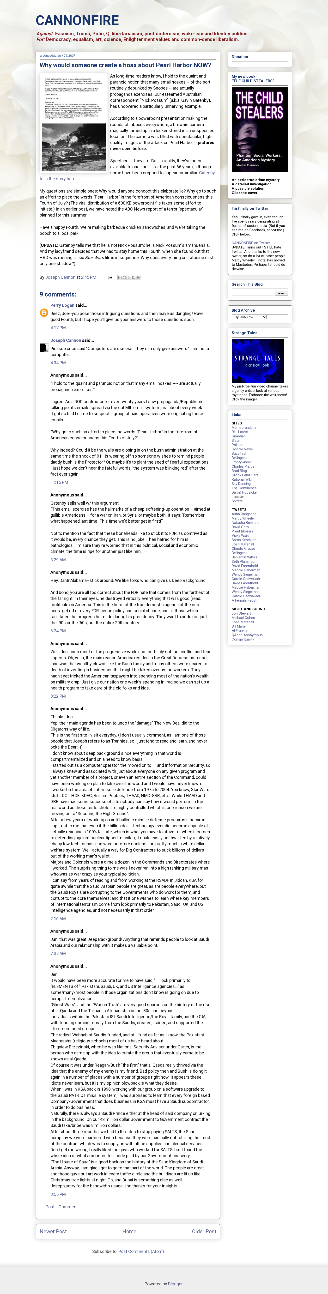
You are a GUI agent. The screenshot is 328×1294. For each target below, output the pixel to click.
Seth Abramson (244, 561)
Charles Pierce (243, 466)
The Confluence (244, 488)
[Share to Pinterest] (138, 277)
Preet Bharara (242, 531)
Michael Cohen (243, 618)
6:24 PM (58, 630)
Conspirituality (243, 639)
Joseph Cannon (65, 340)
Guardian (239, 436)
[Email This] (119, 277)
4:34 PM (58, 362)
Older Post (204, 1231)
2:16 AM (58, 918)
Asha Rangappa (244, 514)
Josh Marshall (243, 544)
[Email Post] (109, 277)
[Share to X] (129, 277)
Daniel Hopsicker (245, 492)
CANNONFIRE (77, 20)
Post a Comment (62, 1206)
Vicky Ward (240, 535)
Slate (236, 440)
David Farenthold (245, 566)
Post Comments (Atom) (141, 1251)
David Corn (240, 527)
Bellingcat (239, 458)
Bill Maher (239, 626)
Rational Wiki (242, 479)
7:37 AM (58, 953)
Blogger (175, 1283)
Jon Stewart (241, 613)
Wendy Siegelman (246, 574)
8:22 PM (58, 696)
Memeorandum (244, 427)
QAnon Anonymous (247, 635)
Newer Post (53, 1231)
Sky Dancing (241, 484)
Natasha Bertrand (245, 522)
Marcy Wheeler (243, 518)
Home (129, 1231)
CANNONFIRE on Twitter (251, 243)
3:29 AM (58, 559)
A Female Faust (244, 600)
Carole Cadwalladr (246, 579)
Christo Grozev (243, 548)
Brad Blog (239, 471)
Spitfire (237, 501)
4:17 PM (58, 327)
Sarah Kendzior (244, 540)
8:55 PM (58, 1194)
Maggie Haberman (246, 570)
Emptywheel (241, 462)
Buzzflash (239, 453)
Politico (237, 445)
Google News (242, 449)
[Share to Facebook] (133, 277)
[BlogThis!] (124, 277)
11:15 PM (59, 482)
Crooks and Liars (245, 475)
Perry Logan (62, 305)
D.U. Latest (240, 432)
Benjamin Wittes (244, 557)
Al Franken (240, 631)
